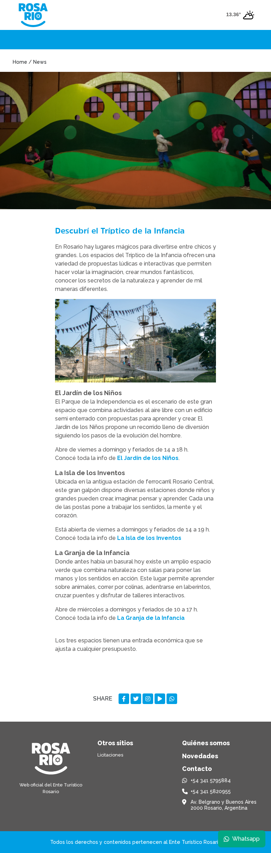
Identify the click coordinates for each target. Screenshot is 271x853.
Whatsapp (246, 838)
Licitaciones (110, 755)
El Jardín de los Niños (148, 458)
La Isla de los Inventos (149, 538)
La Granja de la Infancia (151, 618)
